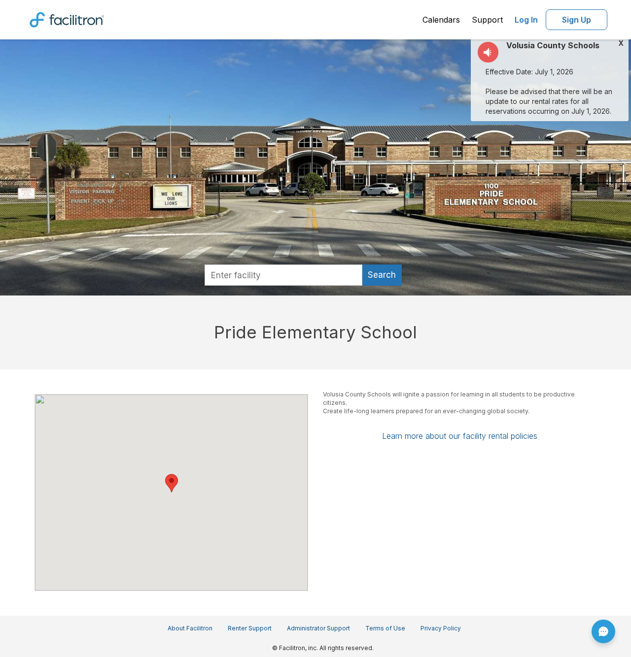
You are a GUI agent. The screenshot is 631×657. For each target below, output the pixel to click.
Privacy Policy (441, 628)
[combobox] (283, 275)
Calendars (441, 20)
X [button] (621, 43)
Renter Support (250, 628)
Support (487, 20)
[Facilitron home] (67, 19)
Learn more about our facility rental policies (459, 436)
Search (382, 275)
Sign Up (576, 20)
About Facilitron (190, 628)
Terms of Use (385, 628)
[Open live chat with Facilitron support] (603, 631)
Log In (526, 20)
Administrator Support (318, 628)
